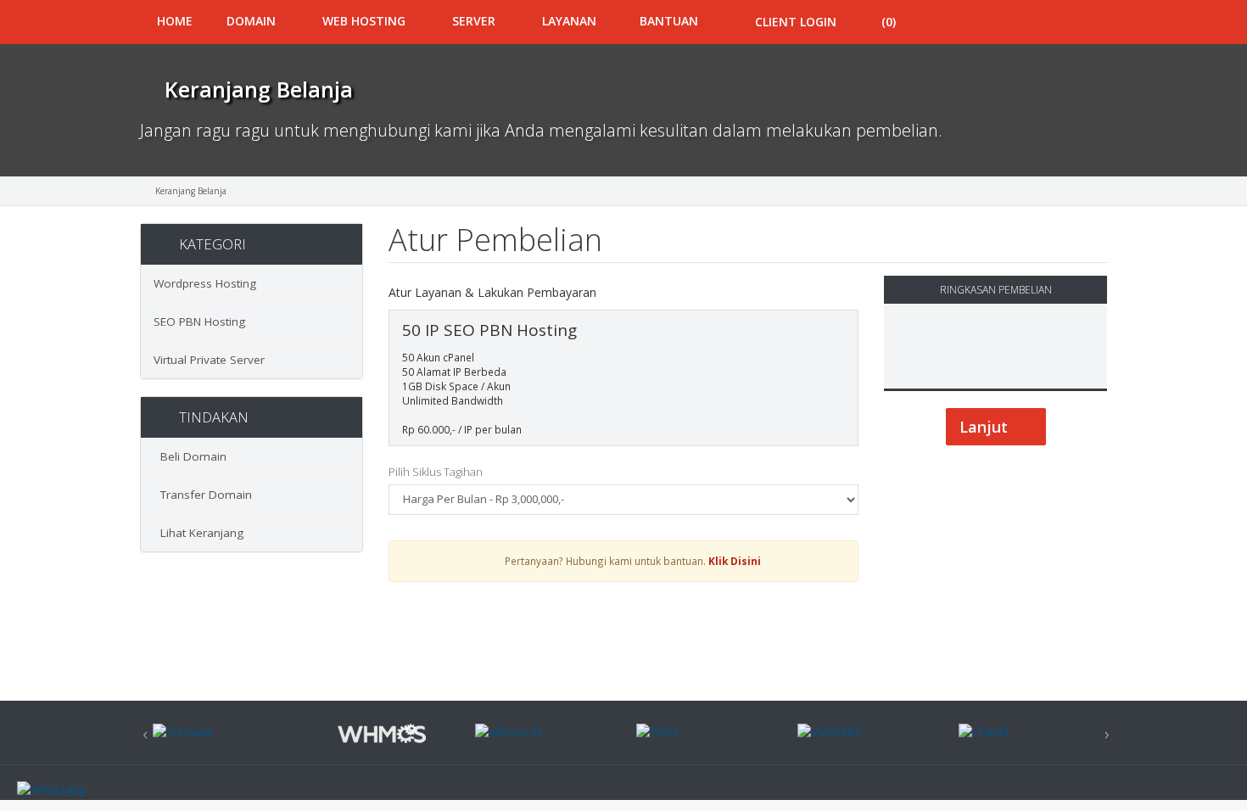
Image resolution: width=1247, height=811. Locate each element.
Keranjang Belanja (190, 191)
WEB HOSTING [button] (365, 21)
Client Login (794, 22)
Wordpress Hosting (205, 283)
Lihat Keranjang (198, 532)
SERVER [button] (475, 21)
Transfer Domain (203, 494)
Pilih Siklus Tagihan (436, 471)
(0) (888, 22)
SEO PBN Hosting (199, 321)
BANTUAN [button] (669, 21)
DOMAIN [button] (252, 21)
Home (175, 21)
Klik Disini (734, 561)
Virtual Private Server (209, 359)
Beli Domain (190, 456)
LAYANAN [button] (569, 21)
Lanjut (985, 427)
